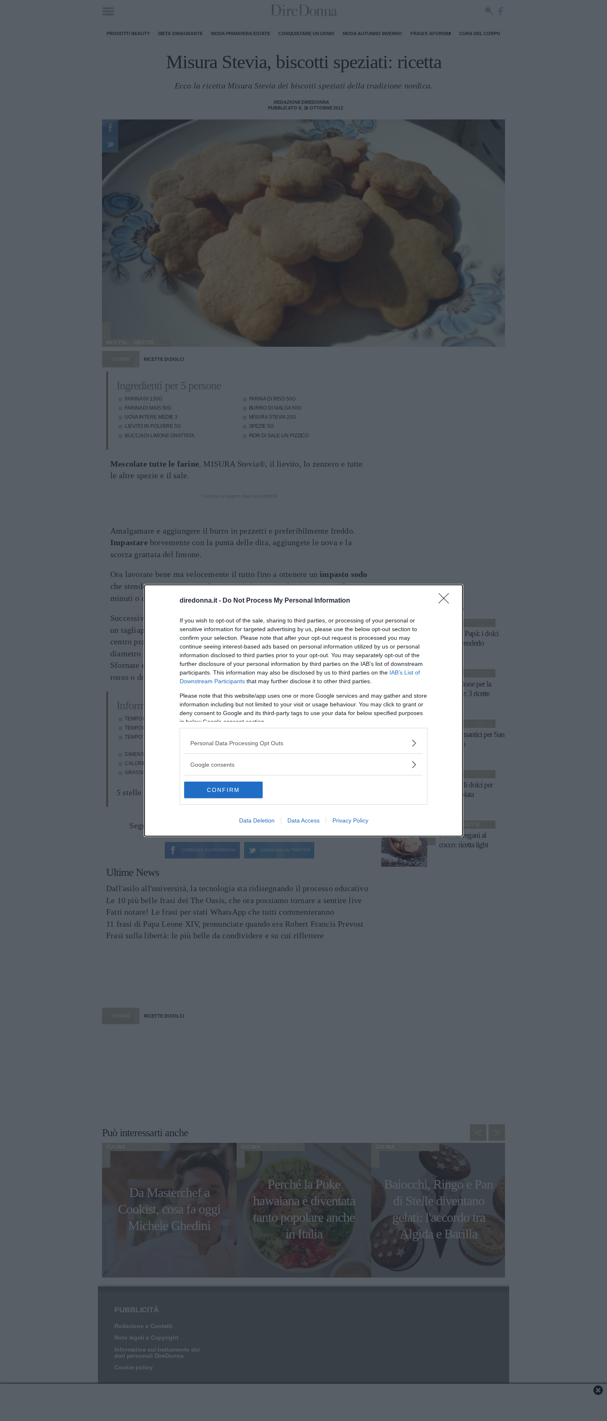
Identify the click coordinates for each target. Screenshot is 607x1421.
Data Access (303, 820)
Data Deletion (257, 820)
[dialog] (303, 710)
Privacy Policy (350, 820)
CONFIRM (223, 790)
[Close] (446, 601)
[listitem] (303, 743)
